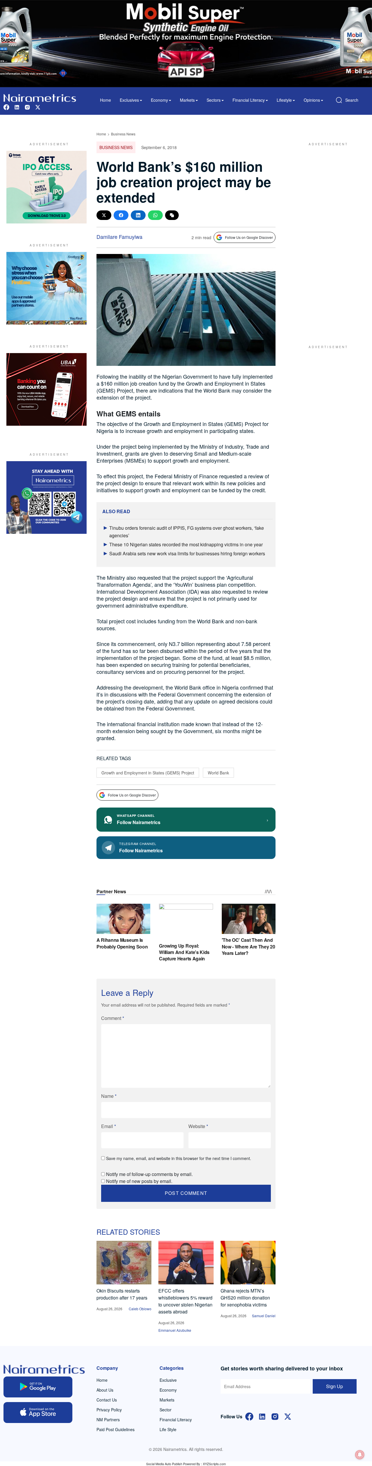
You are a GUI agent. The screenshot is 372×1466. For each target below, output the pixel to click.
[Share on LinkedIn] (138, 215)
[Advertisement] (325, 238)
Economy (168, 1390)
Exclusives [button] (129, 100)
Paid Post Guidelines (115, 1429)
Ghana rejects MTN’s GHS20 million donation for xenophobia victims (245, 1297)
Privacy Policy (109, 1410)
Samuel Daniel (264, 1315)
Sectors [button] (214, 100)
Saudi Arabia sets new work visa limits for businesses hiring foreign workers (187, 553)
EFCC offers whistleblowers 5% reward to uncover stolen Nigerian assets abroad (185, 1301)
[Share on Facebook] (121, 215)
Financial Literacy (176, 1419)
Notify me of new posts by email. (139, 1181)
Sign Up (334, 1386)
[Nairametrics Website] (39, 97)
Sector (165, 1410)
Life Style (168, 1429)
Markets (167, 1400)
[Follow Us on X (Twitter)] (288, 1416)
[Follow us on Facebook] (6, 106)
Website (198, 1126)
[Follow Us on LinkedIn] (262, 1416)
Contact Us (106, 1400)
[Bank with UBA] (46, 389)
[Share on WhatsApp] (155, 215)
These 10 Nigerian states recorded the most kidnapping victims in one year (186, 544)
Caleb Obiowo (140, 1308)
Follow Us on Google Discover (249, 237)
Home (105, 100)
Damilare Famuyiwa (119, 236)
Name (109, 1096)
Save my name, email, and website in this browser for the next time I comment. (178, 1158)
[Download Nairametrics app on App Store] (37, 1412)
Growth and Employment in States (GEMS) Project (147, 773)
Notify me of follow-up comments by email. (149, 1174)
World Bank (218, 773)
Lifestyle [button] (284, 100)
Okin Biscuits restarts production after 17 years (121, 1294)
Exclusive (168, 1380)
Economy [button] (159, 100)
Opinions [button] (312, 100)
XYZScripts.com (214, 1463)
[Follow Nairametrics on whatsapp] (46, 497)
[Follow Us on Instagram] (275, 1416)
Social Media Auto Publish (164, 1463)
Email (108, 1126)
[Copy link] (172, 215)
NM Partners (108, 1419)
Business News (123, 133)
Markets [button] (187, 100)
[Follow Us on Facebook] (249, 1416)
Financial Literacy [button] (249, 100)
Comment (112, 1018)
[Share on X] (103, 215)
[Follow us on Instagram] (27, 106)
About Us (104, 1390)
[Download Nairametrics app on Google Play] (37, 1386)
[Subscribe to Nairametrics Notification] (359, 1454)
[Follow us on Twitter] (38, 106)
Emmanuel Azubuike (174, 1330)
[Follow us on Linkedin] (17, 106)
